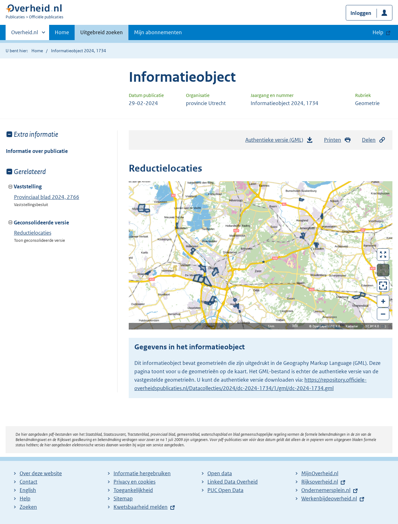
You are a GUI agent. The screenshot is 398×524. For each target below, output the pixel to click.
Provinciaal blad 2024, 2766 (46, 197)
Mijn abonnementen (158, 32)
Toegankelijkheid (133, 490)
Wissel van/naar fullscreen (383, 254)
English (28, 490)
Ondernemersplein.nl (325, 490)
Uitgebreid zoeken (101, 32)
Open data (219, 473)
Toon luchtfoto (383, 270)
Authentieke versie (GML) (276, 141)
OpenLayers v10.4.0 (327, 326)
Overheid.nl (24, 34)
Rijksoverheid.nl (319, 481)
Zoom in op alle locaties (383, 286)
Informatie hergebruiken (142, 473)
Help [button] (378, 32)
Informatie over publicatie (37, 151)
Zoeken (28, 506)
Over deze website (41, 473)
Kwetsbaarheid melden (140, 506)
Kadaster (353, 326)
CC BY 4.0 (374, 326)
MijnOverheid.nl (319, 473)
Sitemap (123, 498)
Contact (28, 481)
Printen (332, 139)
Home (62, 32)
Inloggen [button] (360, 13)
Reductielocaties (32, 232)
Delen (369, 139)
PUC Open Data (225, 490)
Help (25, 498)
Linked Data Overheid (232, 481)
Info (295, 325)
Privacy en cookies (134, 481)
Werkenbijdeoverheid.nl (329, 498)
